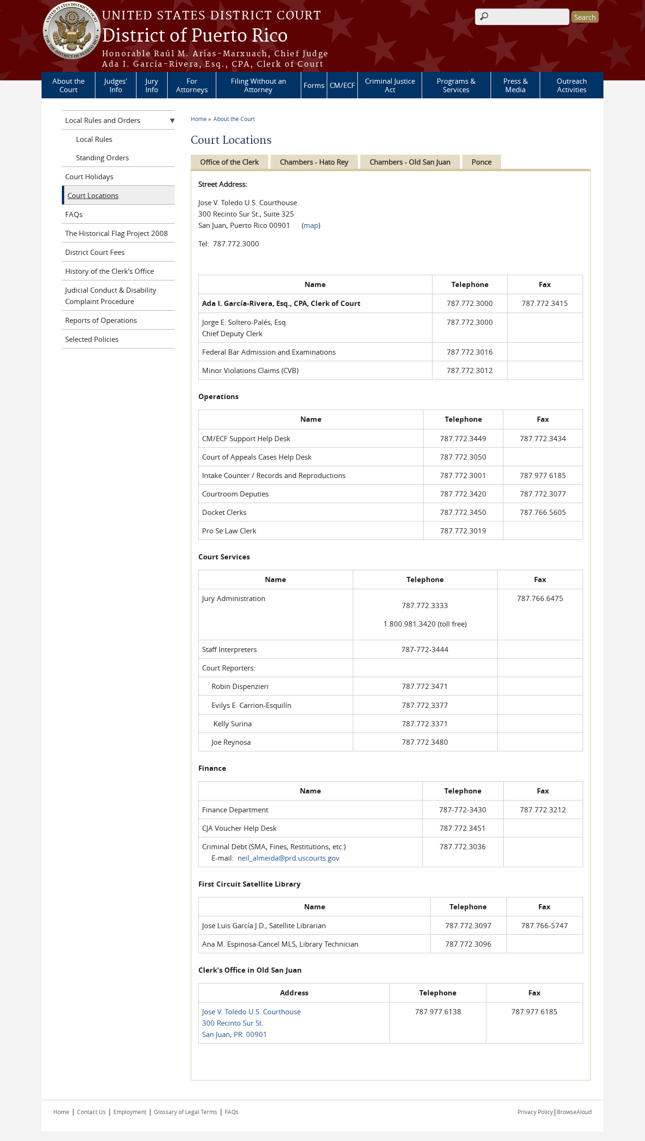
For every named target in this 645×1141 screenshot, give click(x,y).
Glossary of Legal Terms (185, 1111)
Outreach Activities (572, 85)
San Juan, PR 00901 (234, 1034)
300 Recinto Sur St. (232, 1023)
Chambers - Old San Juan (410, 161)
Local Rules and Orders (102, 120)
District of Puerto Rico (195, 36)
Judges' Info (115, 85)
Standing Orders (102, 157)
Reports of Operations (101, 320)
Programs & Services (456, 85)
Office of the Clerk (229, 161)
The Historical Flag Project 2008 (116, 233)
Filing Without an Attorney (258, 85)
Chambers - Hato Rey (314, 161)
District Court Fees (95, 252)
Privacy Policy (535, 1111)
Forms (314, 85)
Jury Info (151, 85)
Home (199, 118)
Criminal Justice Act (390, 85)
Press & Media (515, 85)
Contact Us (91, 1111)
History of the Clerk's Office (109, 271)
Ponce (482, 161)
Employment (129, 1111)
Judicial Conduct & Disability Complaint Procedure (110, 295)
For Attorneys (192, 85)
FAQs (74, 214)
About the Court (68, 85)
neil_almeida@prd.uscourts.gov (288, 857)
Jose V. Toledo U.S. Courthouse (251, 1011)
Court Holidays (89, 176)
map (311, 225)
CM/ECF (342, 85)
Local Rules (94, 139)
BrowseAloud (574, 1111)
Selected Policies (92, 339)
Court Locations (93, 195)
